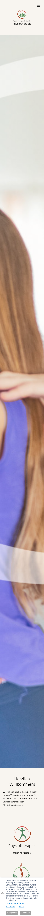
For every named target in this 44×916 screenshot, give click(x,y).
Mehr (21, 907)
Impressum (10, 907)
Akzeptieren (12, 913)
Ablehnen (25, 913)
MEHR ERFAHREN (22, 853)
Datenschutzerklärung (15, 903)
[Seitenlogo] (22, 17)
